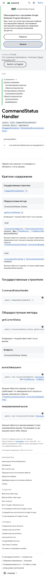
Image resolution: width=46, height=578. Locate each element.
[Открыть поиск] (29, 2)
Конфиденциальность (12, 564)
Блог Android (7, 501)
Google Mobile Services (10, 541)
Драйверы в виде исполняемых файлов (17, 480)
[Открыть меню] (3, 3)
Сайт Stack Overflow (10, 545)
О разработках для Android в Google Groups (19, 512)
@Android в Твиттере (10, 494)
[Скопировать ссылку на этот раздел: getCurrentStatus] (23, 320)
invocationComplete (13, 229)
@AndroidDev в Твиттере (11, 497)
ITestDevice (23, 231)
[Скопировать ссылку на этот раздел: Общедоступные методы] (40, 312)
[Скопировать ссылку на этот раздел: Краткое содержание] (35, 176)
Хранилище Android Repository (14, 461)
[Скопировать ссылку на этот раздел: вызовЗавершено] (24, 367)
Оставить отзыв (29, 564)
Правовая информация (12, 561)
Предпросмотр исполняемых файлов (16, 473)
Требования (6, 465)
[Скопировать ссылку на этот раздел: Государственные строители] (4, 283)
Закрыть (23, 37)
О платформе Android (10, 557)
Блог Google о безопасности (13, 505)
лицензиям (20, 441)
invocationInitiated (13, 259)
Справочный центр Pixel (11, 530)
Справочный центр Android (12, 526)
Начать (23, 44)
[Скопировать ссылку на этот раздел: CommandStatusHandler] (31, 290)
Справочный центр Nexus (11, 533)
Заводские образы (9, 476)
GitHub (4, 484)
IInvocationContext (34, 229)
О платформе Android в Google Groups (17, 509)
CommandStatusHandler (14, 191)
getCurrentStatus (12, 212)
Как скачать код (8, 469)
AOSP (4, 74)
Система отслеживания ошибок (14, 548)
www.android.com (9, 537)
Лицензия (28, 561)
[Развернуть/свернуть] (16, 79)
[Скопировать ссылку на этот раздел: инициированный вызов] (30, 406)
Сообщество (27, 557)
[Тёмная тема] (42, 297)
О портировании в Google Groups (15, 516)
